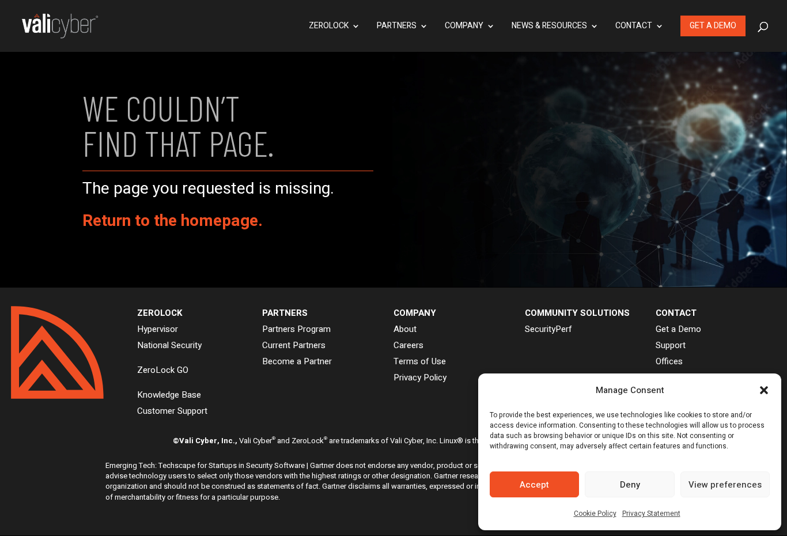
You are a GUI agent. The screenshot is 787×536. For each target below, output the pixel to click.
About (405, 329)
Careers (408, 345)
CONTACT (676, 313)
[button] (764, 390)
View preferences (725, 484)
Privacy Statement (651, 513)
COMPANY (415, 313)
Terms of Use (420, 361)
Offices (669, 361)
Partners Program (296, 329)
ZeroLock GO (162, 370)
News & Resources (549, 27)
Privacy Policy (420, 377)
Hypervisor (157, 329)
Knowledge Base (169, 394)
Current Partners (294, 345)
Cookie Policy (595, 513)
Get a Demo (713, 26)
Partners (397, 27)
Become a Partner (297, 361)
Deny (630, 484)
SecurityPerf (548, 329)
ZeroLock (329, 27)
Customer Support (172, 411)
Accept (534, 484)
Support (671, 345)
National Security (169, 345)
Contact (633, 27)
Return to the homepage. (172, 221)
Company (464, 27)
